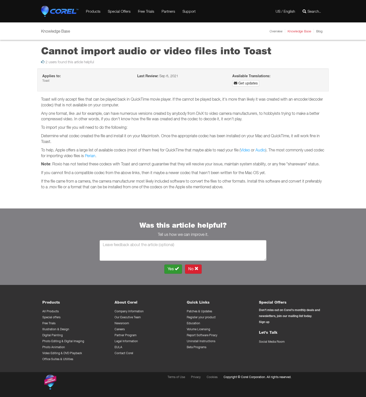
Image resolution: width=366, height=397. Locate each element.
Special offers (51, 317)
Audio (260, 150)
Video (245, 150)
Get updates (247, 83)
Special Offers (119, 11)
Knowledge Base (299, 31)
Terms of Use (176, 377)
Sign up (264, 322)
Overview (276, 31)
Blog (319, 31)
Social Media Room (272, 341)
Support (189, 11)
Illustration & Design (55, 329)
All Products (50, 311)
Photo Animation (53, 347)
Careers (120, 329)
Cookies (212, 377)
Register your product (201, 317)
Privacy (196, 377)
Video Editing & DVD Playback (62, 353)
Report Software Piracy (202, 335)
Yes (171, 268)
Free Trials (146, 11)
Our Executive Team (128, 317)
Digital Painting (52, 335)
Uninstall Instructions (201, 341)
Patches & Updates (199, 311)
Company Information (129, 311)
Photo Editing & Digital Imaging (63, 341)
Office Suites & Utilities (57, 359)
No (191, 268)
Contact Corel (124, 353)
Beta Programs (196, 347)
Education (193, 323)
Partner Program (125, 335)
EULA (118, 347)
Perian (90, 155)
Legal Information (126, 341)
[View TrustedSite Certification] (74, 383)
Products (93, 11)
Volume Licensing (198, 329)
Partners (168, 11)
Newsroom (122, 323)
